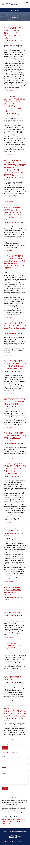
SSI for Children (13, 612)
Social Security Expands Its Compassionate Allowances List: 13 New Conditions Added (14, 213)
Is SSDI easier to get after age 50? (15, 529)
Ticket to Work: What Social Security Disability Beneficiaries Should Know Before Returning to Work (15, 167)
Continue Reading (8, 90)
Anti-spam (22, 841)
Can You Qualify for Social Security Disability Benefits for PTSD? (15, 327)
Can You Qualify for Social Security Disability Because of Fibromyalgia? (15, 365)
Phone (4, 762)
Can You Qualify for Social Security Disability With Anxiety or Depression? (15, 468)
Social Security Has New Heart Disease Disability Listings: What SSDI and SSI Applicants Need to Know (15, 262)
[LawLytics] (15, 837)
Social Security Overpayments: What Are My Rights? (13, 591)
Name (3, 756)
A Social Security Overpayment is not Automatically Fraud (15, 437)
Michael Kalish (12, 40)
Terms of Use (8, 841)
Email (4, 767)
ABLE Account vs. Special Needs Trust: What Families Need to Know (13, 33)
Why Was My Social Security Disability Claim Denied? (15, 402)
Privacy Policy (15, 841)
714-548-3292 (15, 10)
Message (4, 773)
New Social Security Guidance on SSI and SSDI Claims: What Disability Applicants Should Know (14, 103)
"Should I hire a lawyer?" (12, 678)
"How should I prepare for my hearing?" (12, 646)
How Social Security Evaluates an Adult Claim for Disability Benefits (15, 712)
